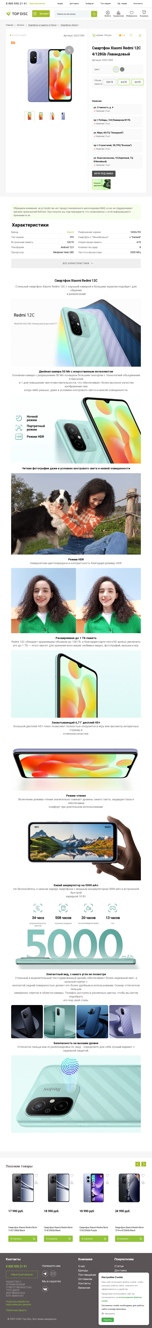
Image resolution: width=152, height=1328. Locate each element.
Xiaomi (70, 232)
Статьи (119, 1266)
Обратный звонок (22, 1274)
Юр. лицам (122, 3)
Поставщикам (87, 1274)
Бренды (83, 1270)
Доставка (74, 3)
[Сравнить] (140, 35)
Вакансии (84, 1287)
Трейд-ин (89, 3)
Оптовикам (85, 1279)
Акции (60, 3)
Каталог (44, 13)
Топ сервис (105, 3)
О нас (81, 1266)
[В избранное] (131, 35)
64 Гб (124, 82)
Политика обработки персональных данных (18, 1303)
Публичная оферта (16, 1310)
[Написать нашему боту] (45, 1274)
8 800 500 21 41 (16, 3)
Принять (108, 1320)
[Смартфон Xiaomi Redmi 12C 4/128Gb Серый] (122, 69)
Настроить (110, 1313)
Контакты (138, 3)
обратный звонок (37, 4)
